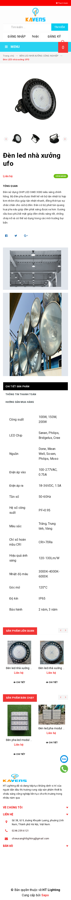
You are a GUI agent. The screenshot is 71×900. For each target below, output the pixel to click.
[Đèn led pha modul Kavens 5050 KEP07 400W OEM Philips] (51, 715)
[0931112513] (64, 769)
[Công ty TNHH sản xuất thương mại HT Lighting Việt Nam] (35, 778)
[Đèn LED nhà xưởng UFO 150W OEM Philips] (51, 652)
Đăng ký (54, 36)
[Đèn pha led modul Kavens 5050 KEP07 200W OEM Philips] (19, 720)
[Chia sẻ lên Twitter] (16, 235)
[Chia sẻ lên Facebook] (6, 235)
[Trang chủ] (35, 14)
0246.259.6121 (20, 830)
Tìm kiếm (59, 27)
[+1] (26, 235)
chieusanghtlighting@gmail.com (30, 838)
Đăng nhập (17, 36)
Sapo (45, 895)
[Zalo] (64, 759)
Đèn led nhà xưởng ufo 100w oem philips (31, 668)
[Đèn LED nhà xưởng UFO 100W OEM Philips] (19, 652)
